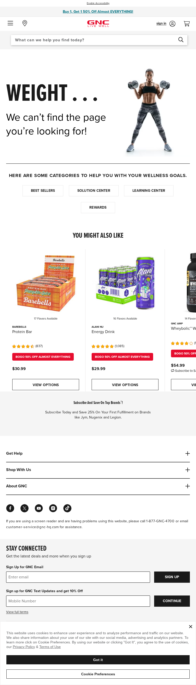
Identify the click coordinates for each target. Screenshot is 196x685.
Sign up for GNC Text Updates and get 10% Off (44, 591)
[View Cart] (189, 22)
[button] (10, 23)
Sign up (172, 577)
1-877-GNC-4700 (160, 521)
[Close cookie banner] (190, 626)
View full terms (17, 612)
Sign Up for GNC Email (24, 567)
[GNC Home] (98, 23)
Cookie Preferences (98, 674)
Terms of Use (50, 647)
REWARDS (97, 207)
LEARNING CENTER (148, 190)
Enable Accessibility (98, 3)
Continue (172, 601)
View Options (46, 385)
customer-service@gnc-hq (28, 527)
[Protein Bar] (45, 282)
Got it (98, 660)
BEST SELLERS (43, 190)
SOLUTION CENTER (93, 190)
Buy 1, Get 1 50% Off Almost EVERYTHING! (98, 11)
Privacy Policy (24, 647)
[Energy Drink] (125, 282)
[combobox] (99, 40)
